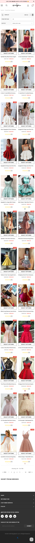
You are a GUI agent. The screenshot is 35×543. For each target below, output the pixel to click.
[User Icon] (28, 5)
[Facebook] (2, 516)
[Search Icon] (6, 5)
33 (25, 472)
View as (26, 15)
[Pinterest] (10, 516)
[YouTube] (14, 516)
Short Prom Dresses (10, 10)
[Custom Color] (10, 63)
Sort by (4, 23)
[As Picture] (7, 63)
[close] (33, 1)
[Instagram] (6, 516)
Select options (9, 53)
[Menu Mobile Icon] (2, 5)
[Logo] (17, 5)
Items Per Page (5, 19)
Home (2, 10)
